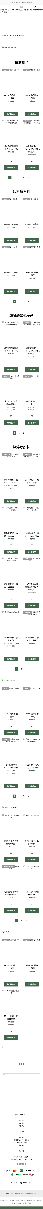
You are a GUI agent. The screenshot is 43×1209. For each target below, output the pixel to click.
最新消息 (21, 1123)
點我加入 (27, 1157)
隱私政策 (21, 1145)
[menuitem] (9, 177)
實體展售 (21, 1126)
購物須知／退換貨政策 (21, 1140)
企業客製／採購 (21, 1143)
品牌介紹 (21, 1121)
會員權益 (21, 1137)
